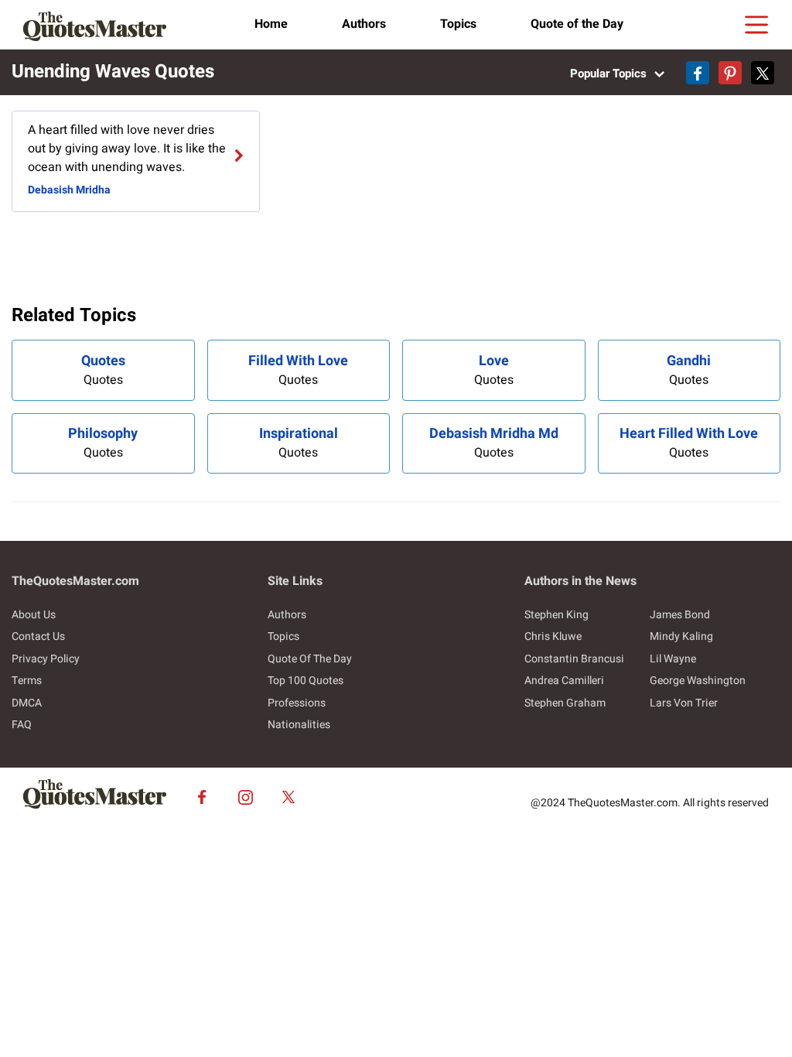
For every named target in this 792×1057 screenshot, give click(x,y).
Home (271, 24)
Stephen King (556, 615)
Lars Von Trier (684, 703)
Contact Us (38, 636)
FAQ (22, 725)
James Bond (680, 615)
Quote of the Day (577, 24)
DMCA (27, 703)
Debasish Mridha (69, 190)
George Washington (698, 680)
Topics (458, 24)
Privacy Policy (46, 659)
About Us (34, 615)
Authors (364, 24)
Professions (297, 703)
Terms (27, 680)
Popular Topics (610, 73)
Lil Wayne (673, 659)
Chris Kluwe (553, 636)
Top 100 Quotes (305, 680)
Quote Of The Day (310, 659)
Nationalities (299, 725)
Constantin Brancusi (574, 659)
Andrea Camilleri (564, 680)
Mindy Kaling (681, 636)
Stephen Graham (565, 703)
